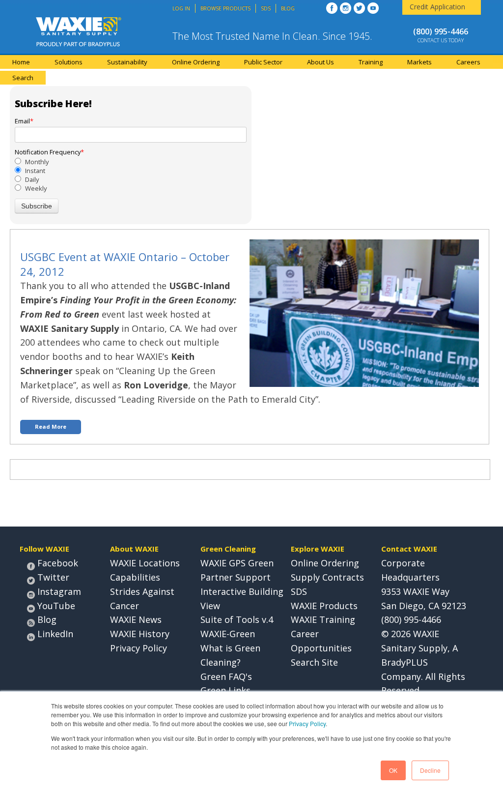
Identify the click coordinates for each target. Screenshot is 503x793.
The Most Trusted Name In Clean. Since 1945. (272, 36)
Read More (50, 426)
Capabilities (135, 577)
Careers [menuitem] (468, 62)
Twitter (53, 577)
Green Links (225, 690)
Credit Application (437, 6)
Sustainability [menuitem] (127, 62)
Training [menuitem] (371, 62)
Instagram (59, 591)
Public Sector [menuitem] (263, 62)
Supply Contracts (327, 577)
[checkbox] (131, 175)
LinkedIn (55, 634)
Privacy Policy (307, 723)
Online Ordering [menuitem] (196, 62)
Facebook (57, 563)
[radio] (131, 161)
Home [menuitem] (21, 62)
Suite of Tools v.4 (236, 619)
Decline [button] (430, 770)
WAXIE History (139, 634)
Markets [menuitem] (419, 62)
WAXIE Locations (145, 563)
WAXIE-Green (227, 634)
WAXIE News (136, 619)
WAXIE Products (324, 606)
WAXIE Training (323, 619)
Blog (46, 619)
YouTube (56, 606)
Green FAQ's (226, 676)
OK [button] (393, 770)
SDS (299, 591)
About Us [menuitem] (320, 62)
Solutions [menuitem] (69, 62)
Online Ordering (325, 563)
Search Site (314, 662)
